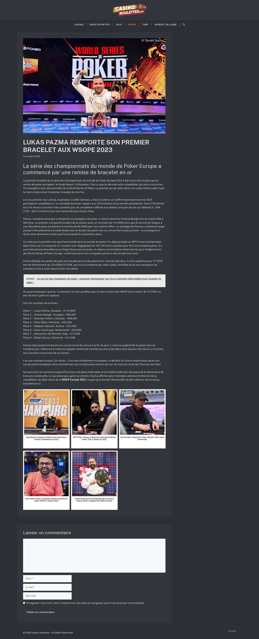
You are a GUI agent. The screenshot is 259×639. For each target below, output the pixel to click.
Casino (79, 24)
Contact (232, 630)
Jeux (119, 24)
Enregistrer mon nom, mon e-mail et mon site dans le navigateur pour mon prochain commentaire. (85, 603)
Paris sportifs (100, 24)
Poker (132, 24)
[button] (184, 24)
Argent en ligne (166, 24)
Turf (145, 24)
